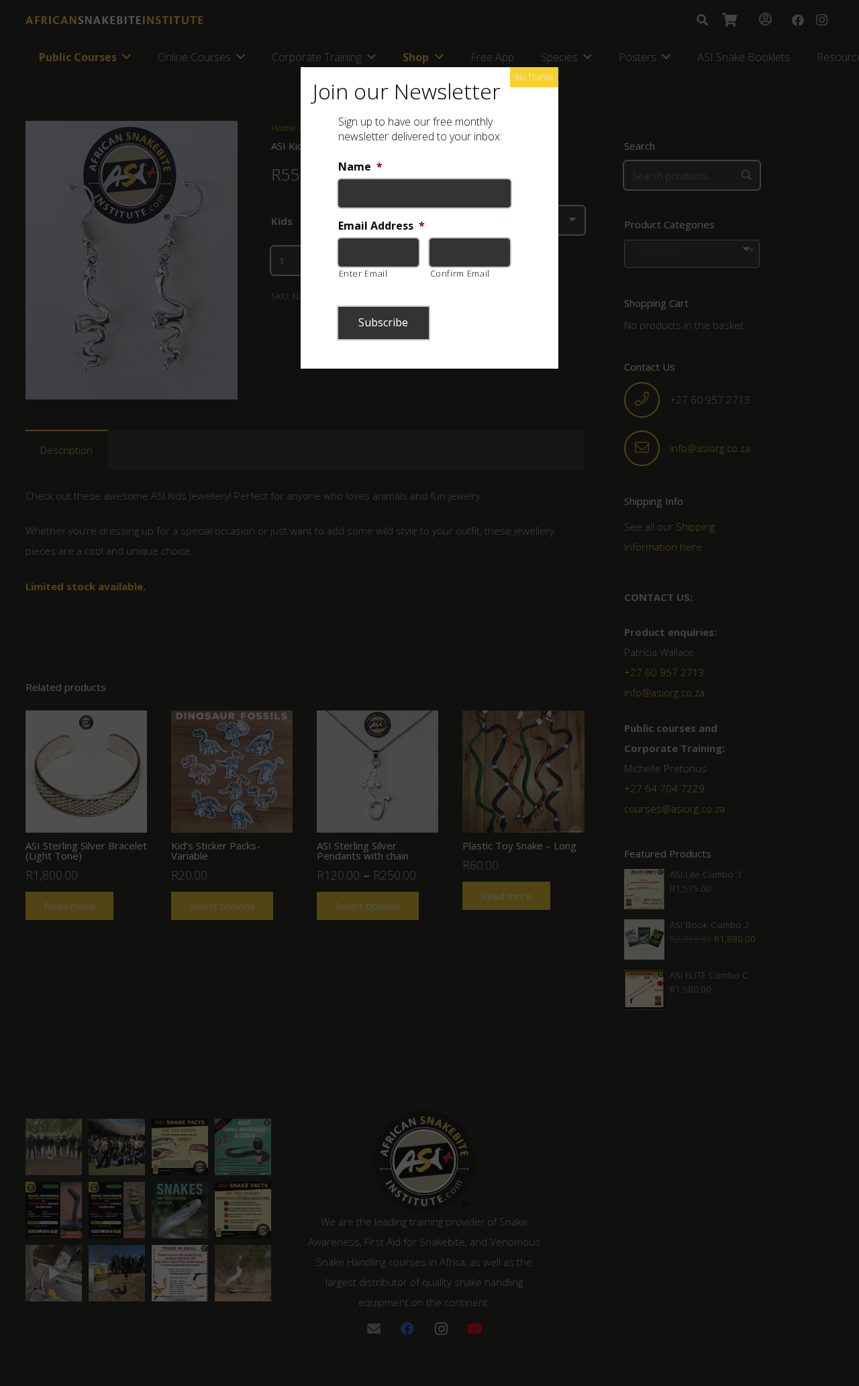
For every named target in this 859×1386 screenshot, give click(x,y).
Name (360, 167)
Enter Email (363, 273)
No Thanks (534, 77)
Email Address (381, 226)
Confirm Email (460, 273)
